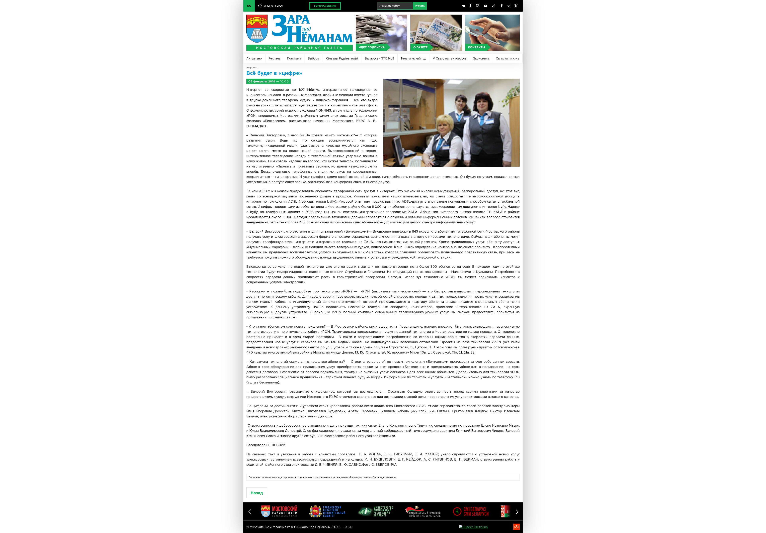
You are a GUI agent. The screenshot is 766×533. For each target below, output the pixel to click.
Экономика (481, 58)
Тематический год (413, 58)
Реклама (274, 58)
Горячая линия (325, 6)
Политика (294, 58)
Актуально (254, 58)
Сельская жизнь (507, 58)
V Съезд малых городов (450, 58)
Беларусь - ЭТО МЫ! (379, 58)
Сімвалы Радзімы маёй (342, 58)
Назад (257, 492)
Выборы (314, 58)
